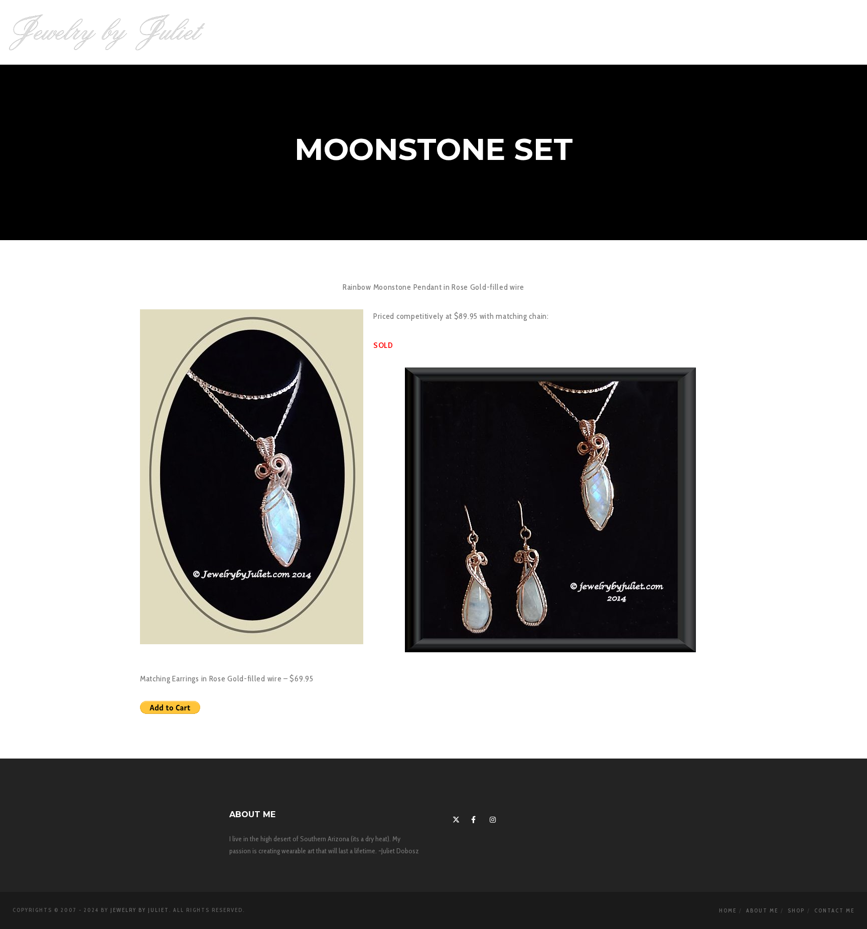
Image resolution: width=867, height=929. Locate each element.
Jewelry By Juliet (139, 909)
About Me (762, 910)
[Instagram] (491, 818)
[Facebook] (473, 818)
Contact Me (834, 910)
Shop (796, 910)
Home (728, 910)
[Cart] (825, 32)
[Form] (804, 32)
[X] (454, 818)
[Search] (784, 32)
